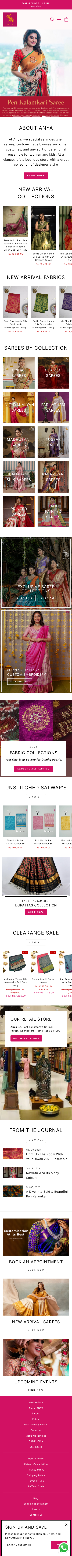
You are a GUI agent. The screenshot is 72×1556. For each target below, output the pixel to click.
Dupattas (36, 1430)
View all (36, 797)
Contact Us (36, 1515)
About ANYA (36, 1408)
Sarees (36, 1413)
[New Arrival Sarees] (36, 1297)
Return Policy (36, 1458)
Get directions (26, 1038)
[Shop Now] (36, 889)
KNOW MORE (36, 175)
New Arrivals (35, 1402)
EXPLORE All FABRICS (33, 769)
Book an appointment (36, 1503)
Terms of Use (36, 1481)
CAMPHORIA (36, 1441)
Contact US (19, 681)
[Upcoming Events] (36, 1357)
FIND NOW (36, 1390)
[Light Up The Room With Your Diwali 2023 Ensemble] (13, 1153)
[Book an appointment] (36, 1237)
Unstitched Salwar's (36, 1424)
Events (36, 1509)
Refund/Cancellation (36, 1464)
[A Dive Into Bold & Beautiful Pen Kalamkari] (13, 1191)
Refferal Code (36, 1486)
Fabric (35, 1419)
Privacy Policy (36, 1469)
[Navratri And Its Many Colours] (13, 1172)
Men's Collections (36, 1435)
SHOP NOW (36, 1330)
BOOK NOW (36, 1270)
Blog (36, 1498)
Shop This (25, 598)
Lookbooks (36, 1447)
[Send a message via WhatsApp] (63, 1547)
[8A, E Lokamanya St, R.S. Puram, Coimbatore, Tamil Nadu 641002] (36, 1062)
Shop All (48, 598)
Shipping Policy (36, 1475)
